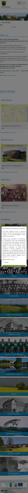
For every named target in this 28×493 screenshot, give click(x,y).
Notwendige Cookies (10, 259)
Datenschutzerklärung (11, 256)
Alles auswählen (14, 266)
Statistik (6, 262)
